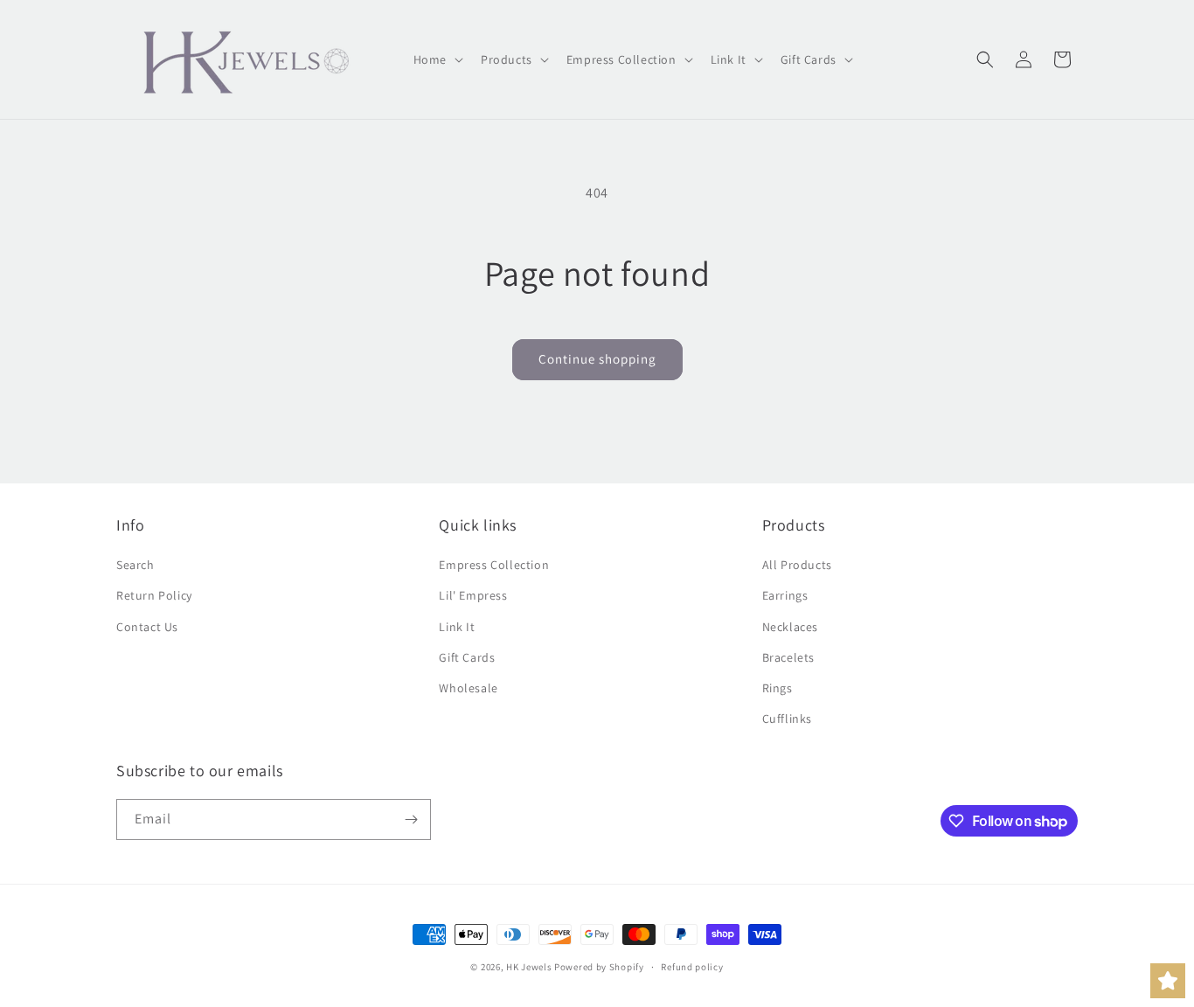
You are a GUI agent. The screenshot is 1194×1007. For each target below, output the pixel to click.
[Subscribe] (411, 819)
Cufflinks (787, 718)
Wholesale (468, 688)
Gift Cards (467, 657)
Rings (777, 688)
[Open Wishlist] (1167, 980)
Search (135, 565)
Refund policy (692, 967)
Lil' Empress (473, 595)
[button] (436, 59)
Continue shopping (597, 359)
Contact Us (147, 627)
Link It (457, 627)
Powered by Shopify (599, 967)
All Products (797, 565)
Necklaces (790, 627)
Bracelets (788, 657)
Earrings (785, 595)
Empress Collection (494, 565)
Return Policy (154, 595)
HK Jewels (529, 967)
